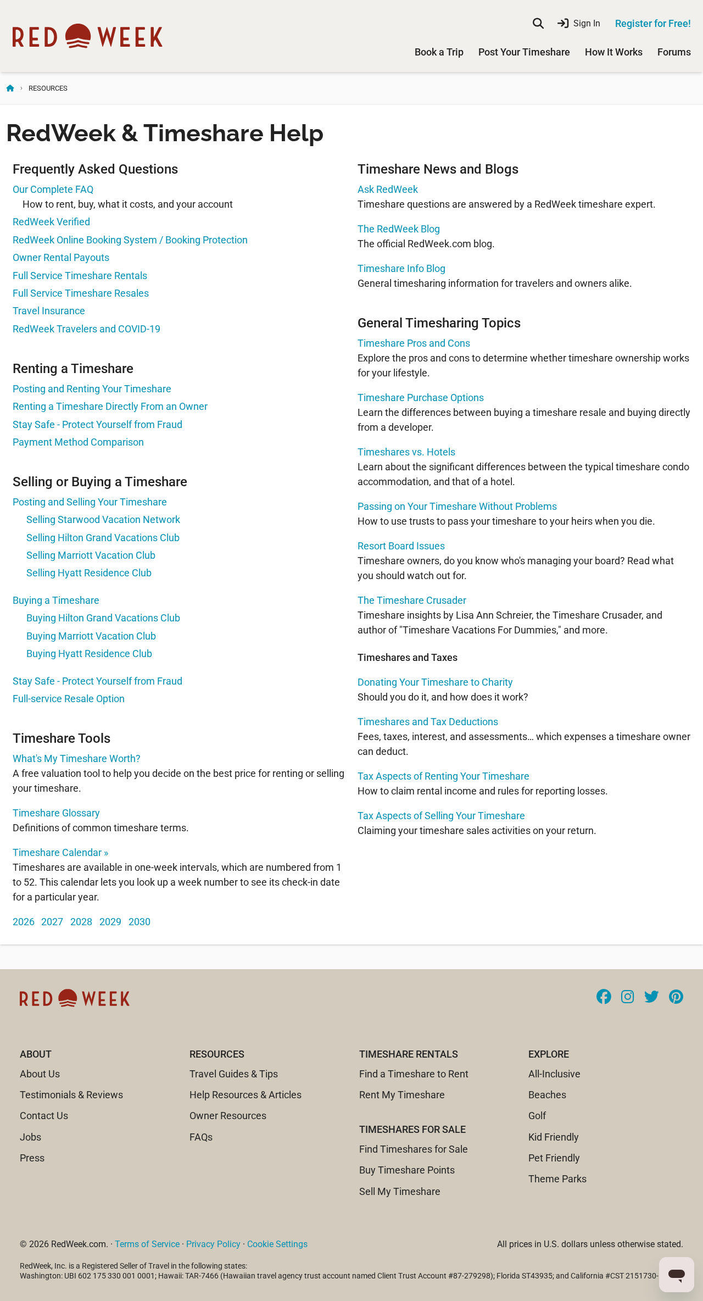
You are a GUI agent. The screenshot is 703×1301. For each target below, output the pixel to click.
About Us (40, 1074)
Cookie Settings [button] (277, 1244)
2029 (110, 921)
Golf (537, 1115)
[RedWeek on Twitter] (651, 997)
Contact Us (44, 1115)
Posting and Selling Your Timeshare (90, 502)
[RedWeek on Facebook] (603, 997)
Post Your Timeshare (524, 52)
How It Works (614, 52)
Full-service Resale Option (69, 698)
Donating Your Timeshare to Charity (435, 682)
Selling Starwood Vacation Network (103, 519)
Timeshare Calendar (60, 852)
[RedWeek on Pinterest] (676, 997)
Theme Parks (557, 1179)
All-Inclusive (554, 1074)
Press (32, 1158)
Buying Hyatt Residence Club (89, 653)
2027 (52, 921)
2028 (81, 921)
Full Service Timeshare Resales (81, 293)
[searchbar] (538, 23)
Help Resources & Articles (245, 1094)
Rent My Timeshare (402, 1094)
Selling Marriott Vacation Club (90, 555)
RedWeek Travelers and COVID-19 (86, 329)
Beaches (547, 1094)
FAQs (201, 1137)
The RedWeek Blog (399, 229)
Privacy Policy (213, 1244)
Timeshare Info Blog (401, 268)
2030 (139, 921)
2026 (24, 921)
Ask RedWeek (388, 189)
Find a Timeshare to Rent (413, 1074)
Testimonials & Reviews (71, 1094)
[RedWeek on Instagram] (627, 997)
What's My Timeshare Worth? (77, 758)
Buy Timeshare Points (407, 1170)
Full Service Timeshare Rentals (80, 275)
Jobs (30, 1137)
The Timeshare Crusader (412, 600)
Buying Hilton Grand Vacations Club (103, 618)
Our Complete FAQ (53, 189)
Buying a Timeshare (56, 600)
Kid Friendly (553, 1137)
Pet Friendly (554, 1158)
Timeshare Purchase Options (421, 397)
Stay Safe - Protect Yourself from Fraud (97, 424)
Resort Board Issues (401, 546)
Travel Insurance (49, 310)
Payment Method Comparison (78, 442)
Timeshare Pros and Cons (414, 343)
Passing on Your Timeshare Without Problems (457, 506)
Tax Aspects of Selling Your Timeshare (441, 815)
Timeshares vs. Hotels (406, 452)
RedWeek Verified (51, 221)
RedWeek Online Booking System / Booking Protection (130, 240)
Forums (674, 52)
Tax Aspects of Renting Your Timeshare (443, 776)
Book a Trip (439, 52)
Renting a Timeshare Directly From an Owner (110, 406)
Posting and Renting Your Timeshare (92, 388)
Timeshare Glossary (56, 813)
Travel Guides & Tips (233, 1074)
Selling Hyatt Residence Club (89, 573)
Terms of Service (147, 1244)
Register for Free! (653, 23)
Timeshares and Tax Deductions (428, 721)
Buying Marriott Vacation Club (91, 636)
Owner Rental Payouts (61, 257)
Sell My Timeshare (399, 1191)
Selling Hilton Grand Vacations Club (103, 537)
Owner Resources (227, 1115)
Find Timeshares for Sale (413, 1149)
